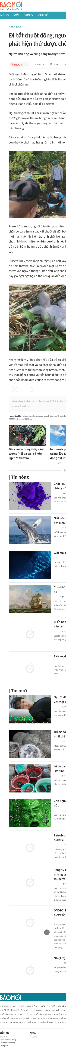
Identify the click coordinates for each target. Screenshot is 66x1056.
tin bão (5, 1006)
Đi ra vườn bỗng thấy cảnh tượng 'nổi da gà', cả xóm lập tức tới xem (27, 454)
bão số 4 (58, 1014)
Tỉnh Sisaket (58, 401)
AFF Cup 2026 (39, 1018)
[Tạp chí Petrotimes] (58, 845)
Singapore (37, 1010)
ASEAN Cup (53, 1018)
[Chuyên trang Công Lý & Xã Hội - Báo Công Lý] (56, 776)
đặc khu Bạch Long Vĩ (11, 1022)
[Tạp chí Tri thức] (56, 597)
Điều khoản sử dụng (8, 1040)
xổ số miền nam (9, 1014)
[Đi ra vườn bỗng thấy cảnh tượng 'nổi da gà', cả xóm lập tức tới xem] (27, 435)
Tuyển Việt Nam (47, 1022)
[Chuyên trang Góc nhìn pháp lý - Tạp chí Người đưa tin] (56, 884)
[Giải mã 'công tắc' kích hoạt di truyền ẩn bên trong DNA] (30, 565)
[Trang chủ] (11, 6)
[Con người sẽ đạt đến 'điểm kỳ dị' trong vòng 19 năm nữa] (30, 813)
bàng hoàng (43, 401)
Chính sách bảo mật (7, 1043)
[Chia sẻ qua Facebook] (11, 389)
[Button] (25, 64)
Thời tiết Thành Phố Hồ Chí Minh (16, 1010)
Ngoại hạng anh (52, 1010)
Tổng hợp (33, 1037)
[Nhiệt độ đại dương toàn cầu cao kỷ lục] (30, 970)
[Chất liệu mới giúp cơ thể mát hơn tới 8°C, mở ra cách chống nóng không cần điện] (30, 496)
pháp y (25, 406)
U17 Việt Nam (30, 1022)
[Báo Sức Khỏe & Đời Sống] (57, 528)
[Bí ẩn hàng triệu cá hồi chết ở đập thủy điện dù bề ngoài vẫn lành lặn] (30, 634)
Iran (21, 1014)
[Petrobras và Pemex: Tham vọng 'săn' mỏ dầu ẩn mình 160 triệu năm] (30, 847)
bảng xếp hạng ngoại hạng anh (15, 1018)
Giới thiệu (4, 1037)
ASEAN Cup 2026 (47, 1006)
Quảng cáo (4, 1046)
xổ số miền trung (43, 1014)
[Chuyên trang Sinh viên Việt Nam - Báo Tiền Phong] (57, 741)
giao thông (32, 1006)
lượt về (60, 1022)
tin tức (29, 1014)
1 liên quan (53, 64)
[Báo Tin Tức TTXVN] (52, 463)
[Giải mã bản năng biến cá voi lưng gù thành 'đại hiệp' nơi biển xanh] (30, 530)
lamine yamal (18, 1006)
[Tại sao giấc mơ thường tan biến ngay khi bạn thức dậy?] (30, 668)
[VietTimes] (56, 493)
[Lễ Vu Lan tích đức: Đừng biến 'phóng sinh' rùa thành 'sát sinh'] (30, 778)
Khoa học (15, 27)
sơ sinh (15, 406)
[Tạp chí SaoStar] (17, 64)
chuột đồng (17, 401)
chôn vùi (30, 401)
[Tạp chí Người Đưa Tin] (11, 463)
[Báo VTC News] (58, 963)
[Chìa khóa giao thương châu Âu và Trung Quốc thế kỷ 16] (30, 599)
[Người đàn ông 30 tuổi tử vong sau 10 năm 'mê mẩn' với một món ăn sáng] (30, 709)
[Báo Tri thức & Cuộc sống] (58, 558)
